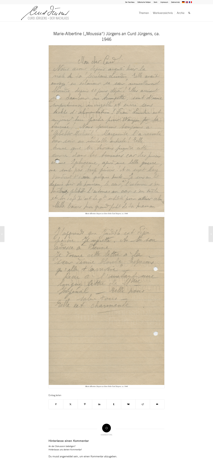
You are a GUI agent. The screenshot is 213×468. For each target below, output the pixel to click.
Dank (155, 2)
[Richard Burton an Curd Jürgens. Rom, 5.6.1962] (2, 234)
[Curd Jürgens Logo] (45, 12)
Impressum (164, 2)
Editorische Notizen (144, 2)
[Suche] (189, 12)
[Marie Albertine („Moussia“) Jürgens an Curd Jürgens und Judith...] (211, 234)
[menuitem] (130, 2)
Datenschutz (175, 2)
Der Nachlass (129, 2)
